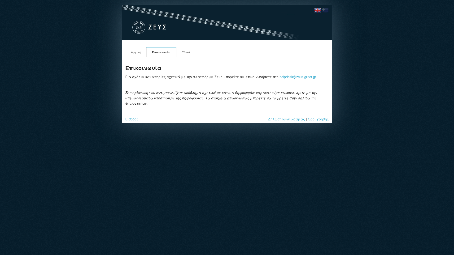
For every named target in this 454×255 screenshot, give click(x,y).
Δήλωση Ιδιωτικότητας (286, 119)
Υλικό (186, 52)
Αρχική (136, 52)
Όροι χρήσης (318, 119)
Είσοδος (131, 119)
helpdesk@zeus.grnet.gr (297, 76)
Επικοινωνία (161, 52)
